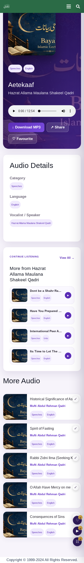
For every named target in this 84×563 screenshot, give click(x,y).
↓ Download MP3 (26, 127)
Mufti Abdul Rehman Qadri (47, 406)
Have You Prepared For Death (46, 311)
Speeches (15, 68)
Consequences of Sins (47, 517)
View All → (67, 257)
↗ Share (58, 127)
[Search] (78, 6)
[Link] (7, 6)
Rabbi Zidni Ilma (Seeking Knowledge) (54, 458)
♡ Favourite (22, 139)
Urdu (46, 338)
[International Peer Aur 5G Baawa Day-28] (19, 335)
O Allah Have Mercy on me (50, 487)
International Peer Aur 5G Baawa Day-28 (46, 331)
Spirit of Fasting (42, 428)
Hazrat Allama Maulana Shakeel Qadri (31, 223)
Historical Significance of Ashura (54, 399)
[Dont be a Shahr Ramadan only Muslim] (19, 295)
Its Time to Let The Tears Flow (46, 351)
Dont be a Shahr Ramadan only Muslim (46, 290)
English (29, 68)
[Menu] (69, 6)
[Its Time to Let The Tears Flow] (19, 355)
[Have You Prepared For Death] (19, 315)
